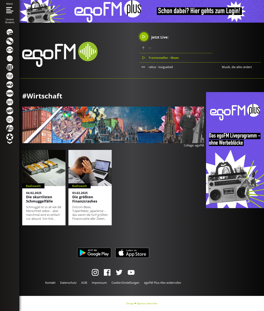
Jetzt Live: (159, 37)
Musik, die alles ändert (237, 67)
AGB (84, 283)
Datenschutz (68, 283)
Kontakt (50, 283)
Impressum (99, 283)
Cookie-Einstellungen (125, 283)
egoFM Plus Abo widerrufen (162, 283)
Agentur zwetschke (147, 303)
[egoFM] (60, 66)
